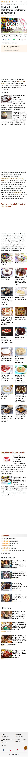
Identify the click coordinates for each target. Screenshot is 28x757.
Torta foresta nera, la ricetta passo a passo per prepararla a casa (20, 281)
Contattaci (18, 734)
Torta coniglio (19, 263)
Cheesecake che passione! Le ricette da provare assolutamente (19, 458)
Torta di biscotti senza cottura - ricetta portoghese (20, 359)
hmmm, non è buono (17, 550)
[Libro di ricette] (13, 1)
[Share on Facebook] (3, 40)
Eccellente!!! (14, 541)
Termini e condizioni (21, 739)
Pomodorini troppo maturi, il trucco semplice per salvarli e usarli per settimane (19, 653)
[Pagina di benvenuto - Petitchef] (1, 4)
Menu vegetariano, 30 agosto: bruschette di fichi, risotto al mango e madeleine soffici (18, 615)
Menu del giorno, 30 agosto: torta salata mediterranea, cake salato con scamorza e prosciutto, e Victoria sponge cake (14, 640)
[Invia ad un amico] (20, 35)
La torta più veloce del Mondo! (19, 96)
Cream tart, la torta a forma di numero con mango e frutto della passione (20, 398)
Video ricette (5, 736)
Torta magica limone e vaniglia (20, 298)
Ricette (3, 734)
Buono (12, 546)
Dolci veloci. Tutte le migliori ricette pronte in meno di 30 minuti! (20, 114)
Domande (4, 742)
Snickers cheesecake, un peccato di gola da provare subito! (6, 418)
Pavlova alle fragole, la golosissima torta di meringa (7, 377)
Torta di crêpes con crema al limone (6, 396)
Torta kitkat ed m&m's (6, 263)
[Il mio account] (16, 1)
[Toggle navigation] (25, 2)
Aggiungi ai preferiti (10, 36)
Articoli (4, 745)
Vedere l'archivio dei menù (6, 740)
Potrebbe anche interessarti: (11, 50)
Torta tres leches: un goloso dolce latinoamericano (7, 358)
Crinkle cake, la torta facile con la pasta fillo (20, 416)
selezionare (18, 192)
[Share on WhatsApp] (14, 40)
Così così (13, 548)
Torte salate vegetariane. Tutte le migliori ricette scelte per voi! (19, 597)
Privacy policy (19, 736)
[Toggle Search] (21, 1)
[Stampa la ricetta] (25, 35)
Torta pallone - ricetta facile (6, 278)
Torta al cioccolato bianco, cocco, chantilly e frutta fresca (6, 340)
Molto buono (14, 543)
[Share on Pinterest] (24, 40)
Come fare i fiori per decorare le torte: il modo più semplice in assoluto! (19, 574)
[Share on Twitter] (19, 40)
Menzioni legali (20, 741)
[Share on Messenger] (9, 40)
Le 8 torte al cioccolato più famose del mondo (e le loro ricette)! (19, 585)
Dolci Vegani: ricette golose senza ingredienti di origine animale (19, 479)
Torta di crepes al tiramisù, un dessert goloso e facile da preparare (7, 301)
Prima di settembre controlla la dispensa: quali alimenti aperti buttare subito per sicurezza (19, 626)
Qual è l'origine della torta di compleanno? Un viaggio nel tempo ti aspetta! (19, 564)
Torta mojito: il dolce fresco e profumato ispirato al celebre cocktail (20, 378)
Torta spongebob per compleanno (21, 318)
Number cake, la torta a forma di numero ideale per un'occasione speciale (7, 320)
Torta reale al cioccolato (19, 338)
